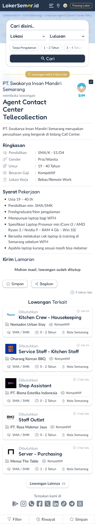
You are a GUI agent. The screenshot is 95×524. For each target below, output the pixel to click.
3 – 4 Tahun (74, 47)
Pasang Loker (81, 5)
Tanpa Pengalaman (24, 47)
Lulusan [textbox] (57, 36)
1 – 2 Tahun (51, 47)
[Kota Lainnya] (58, 6)
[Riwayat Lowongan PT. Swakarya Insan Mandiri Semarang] (81, 98)
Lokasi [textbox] (16, 36)
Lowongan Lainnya (45, 483)
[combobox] (28, 36)
